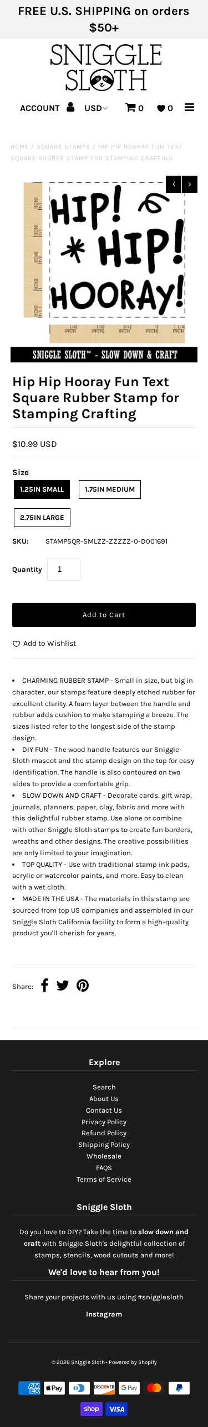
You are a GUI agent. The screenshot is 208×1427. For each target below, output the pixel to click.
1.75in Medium (110, 489)
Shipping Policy (104, 1144)
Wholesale (104, 1156)
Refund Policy (104, 1133)
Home (20, 146)
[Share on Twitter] (62, 987)
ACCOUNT (41, 108)
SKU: (20, 541)
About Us (104, 1098)
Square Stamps (63, 146)
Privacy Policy (104, 1122)
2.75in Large (42, 517)
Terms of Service (104, 1179)
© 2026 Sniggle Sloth (78, 1362)
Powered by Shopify (133, 1362)
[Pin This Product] (83, 987)
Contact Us (104, 1110)
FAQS (104, 1167)
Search (104, 1087)
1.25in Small (42, 489)
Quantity (27, 569)
